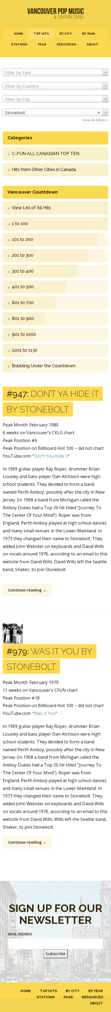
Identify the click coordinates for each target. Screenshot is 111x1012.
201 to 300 (22, 255)
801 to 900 (23, 318)
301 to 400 (23, 271)
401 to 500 (23, 286)
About (92, 44)
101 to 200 (22, 239)
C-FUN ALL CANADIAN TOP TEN (45, 153)
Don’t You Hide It (51, 456)
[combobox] (55, 72)
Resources (66, 44)
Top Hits (41, 33)
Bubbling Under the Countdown (43, 365)
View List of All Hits (31, 207)
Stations (19, 44)
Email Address (20, 934)
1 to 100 (20, 223)
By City (66, 33)
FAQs (42, 44)
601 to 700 (23, 302)
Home (18, 33)
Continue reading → (27, 590)
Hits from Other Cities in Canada (44, 169)
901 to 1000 (24, 334)
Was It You (45, 713)
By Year (88, 33)
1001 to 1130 (24, 350)
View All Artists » (95, 119)
